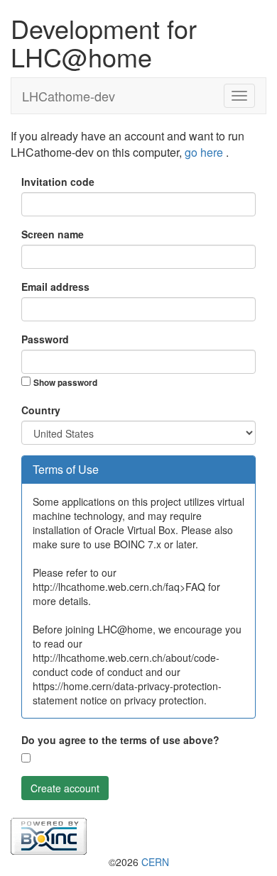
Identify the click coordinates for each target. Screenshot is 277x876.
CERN (155, 862)
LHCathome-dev (68, 96)
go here (205, 152)
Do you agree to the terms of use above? (120, 740)
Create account (65, 788)
